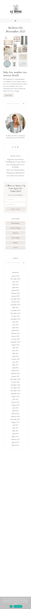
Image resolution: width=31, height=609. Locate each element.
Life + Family (16, 238)
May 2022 (15, 353)
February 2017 (15, 439)
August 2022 (15, 345)
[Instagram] (18, 147)
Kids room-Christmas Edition (15, 170)
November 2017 (15, 419)
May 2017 (15, 431)
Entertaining (15, 223)
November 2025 (15, 279)
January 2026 (15, 276)
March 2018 (15, 413)
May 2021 (15, 365)
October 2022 (15, 339)
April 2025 (15, 287)
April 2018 (15, 411)
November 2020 (15, 379)
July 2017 (15, 425)
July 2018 (15, 408)
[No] (29, 603)
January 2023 (15, 336)
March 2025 (15, 290)
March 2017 (15, 436)
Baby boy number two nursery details (15, 74)
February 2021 (15, 373)
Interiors (6, 69)
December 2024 (15, 299)
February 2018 (15, 416)
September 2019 (15, 393)
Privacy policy (18, 606)
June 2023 (16, 325)
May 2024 (15, 307)
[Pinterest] (16, 147)
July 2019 (15, 399)
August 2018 (15, 405)
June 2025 (16, 282)
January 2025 (15, 296)
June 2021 (16, 362)
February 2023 (15, 333)
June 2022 (16, 350)
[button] (15, 21)
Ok (11, 606)
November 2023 (15, 313)
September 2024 (15, 305)
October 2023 (15, 316)
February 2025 (15, 293)
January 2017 (15, 442)
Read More (8, 95)
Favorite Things (15, 228)
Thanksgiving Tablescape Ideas (15, 173)
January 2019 (15, 402)
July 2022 (15, 348)
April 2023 (15, 327)
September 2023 (15, 319)
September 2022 (15, 342)
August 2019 (15, 396)
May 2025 (15, 284)
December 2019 (15, 388)
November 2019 (15, 391)
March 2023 (15, 330)
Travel (15, 247)
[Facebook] (13, 147)
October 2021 (15, 359)
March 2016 (15, 445)
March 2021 (15, 370)
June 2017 (16, 428)
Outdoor (15, 243)
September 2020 (15, 385)
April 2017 (15, 434)
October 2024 (15, 302)
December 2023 (15, 310)
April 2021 (15, 368)
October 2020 (15, 382)
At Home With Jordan (15, 9)
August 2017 (15, 422)
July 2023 (15, 322)
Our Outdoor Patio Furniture (15, 176)
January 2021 (15, 376)
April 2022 (15, 356)
